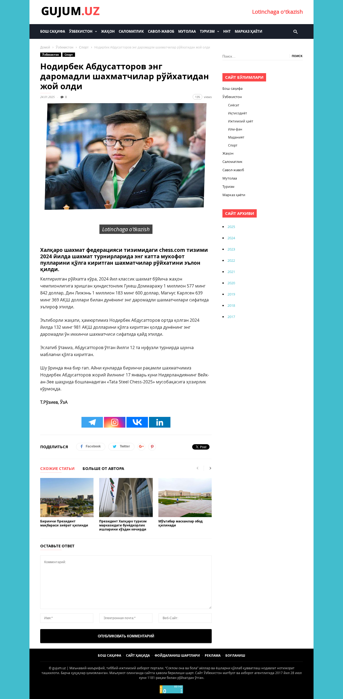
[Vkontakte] (137, 422)
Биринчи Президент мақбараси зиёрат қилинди (64, 523)
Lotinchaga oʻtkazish (277, 11)
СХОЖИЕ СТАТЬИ (57, 468)
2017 (231, 316)
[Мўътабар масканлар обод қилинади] (185, 497)
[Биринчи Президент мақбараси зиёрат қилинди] (67, 497)
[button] (295, 31)
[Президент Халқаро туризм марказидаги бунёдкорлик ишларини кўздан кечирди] (125, 497)
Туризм (207, 31)
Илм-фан (235, 129)
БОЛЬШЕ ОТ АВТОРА (103, 468)
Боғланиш (235, 655)
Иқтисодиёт (237, 113)
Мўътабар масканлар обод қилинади (180, 523)
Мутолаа (187, 31)
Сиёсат (233, 105)
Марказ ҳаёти (248, 31)
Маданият (236, 137)
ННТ (227, 31)
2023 (231, 249)
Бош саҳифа (52, 31)
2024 (231, 238)
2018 (231, 305)
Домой (45, 47)
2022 (231, 260)
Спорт (84, 47)
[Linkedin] (159, 422)
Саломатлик (131, 31)
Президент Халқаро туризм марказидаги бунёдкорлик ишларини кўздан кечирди (123, 525)
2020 (231, 283)
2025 (231, 226)
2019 (231, 294)
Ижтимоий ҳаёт (240, 121)
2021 (231, 271)
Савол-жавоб (161, 31)
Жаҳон (108, 31)
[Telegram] (92, 422)
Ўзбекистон (80, 31)
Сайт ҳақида (138, 655)
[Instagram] (114, 422)
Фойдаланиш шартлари (177, 655)
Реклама (213, 655)
